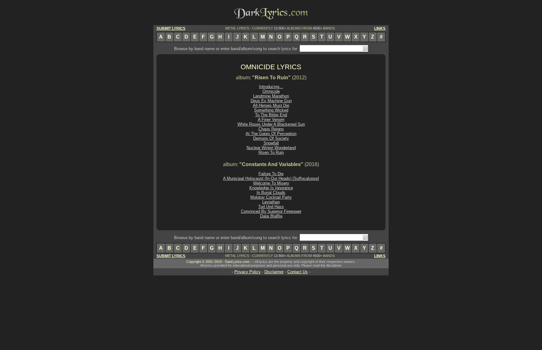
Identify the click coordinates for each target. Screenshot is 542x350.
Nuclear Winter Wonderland (271, 147)
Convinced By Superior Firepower (271, 211)
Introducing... (271, 86)
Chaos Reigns (271, 129)
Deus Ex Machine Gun (271, 100)
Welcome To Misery (271, 183)
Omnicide (271, 91)
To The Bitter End (271, 114)
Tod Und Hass (271, 206)
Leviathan (271, 202)
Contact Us (297, 271)
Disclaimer (274, 271)
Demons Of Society (271, 138)
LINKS (379, 28)
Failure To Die (271, 173)
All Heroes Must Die (271, 105)
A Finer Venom (271, 119)
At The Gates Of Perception (271, 133)
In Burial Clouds (271, 192)
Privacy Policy (247, 271)
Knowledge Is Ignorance (271, 187)
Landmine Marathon (271, 96)
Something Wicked (271, 110)
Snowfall (271, 143)
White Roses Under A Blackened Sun (271, 124)
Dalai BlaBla (271, 216)
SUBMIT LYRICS (171, 28)
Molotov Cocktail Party (271, 197)
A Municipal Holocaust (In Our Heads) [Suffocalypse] (271, 178)
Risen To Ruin (271, 152)
